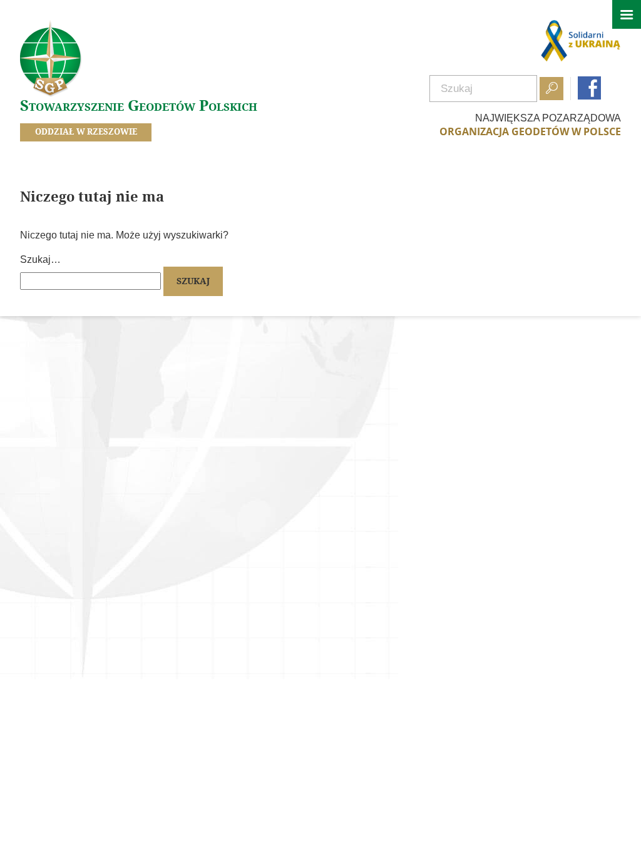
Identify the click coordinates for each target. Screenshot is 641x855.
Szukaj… (40, 259)
